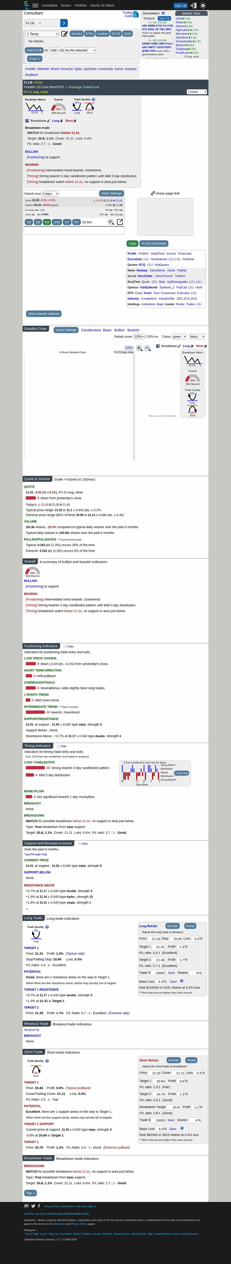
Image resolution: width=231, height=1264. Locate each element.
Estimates (183, 293)
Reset (190, 926)
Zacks (171, 270)
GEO (145, 47)
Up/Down (90, 69)
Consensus (168, 293)
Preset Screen (122, 1234)
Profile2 (144, 253)
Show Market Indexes (43, 314)
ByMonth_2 (167, 287)
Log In (43, 1234)
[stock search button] (64, 23)
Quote (146, 282)
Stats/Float (157, 253)
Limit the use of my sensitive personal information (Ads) (56, 1214)
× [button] (40, 23)
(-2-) (146, 259)
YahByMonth (149, 287)
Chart (35, 58)
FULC (169, 44)
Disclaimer (68, 1206)
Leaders (102, 34)
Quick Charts (138, 1234)
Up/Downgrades (177, 282)
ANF (144, 26)
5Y (76, 222)
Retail (180, 22)
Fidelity (182, 270)
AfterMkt (43, 69)
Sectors (76, 34)
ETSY (159, 26)
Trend (147, 293)
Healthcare (183, 53)
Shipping (182, 49)
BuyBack (31, 75)
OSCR (160, 47)
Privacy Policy (52, 1206)
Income (171, 253)
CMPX (161, 44)
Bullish (119, 330)
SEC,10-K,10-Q (187, 299)
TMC (162, 29)
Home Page (32, 1234)
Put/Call (181, 287)
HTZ (144, 29)
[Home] (26, 8)
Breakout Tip (31, 1030)
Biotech (181, 45)
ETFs (89, 34)
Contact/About (162, 1234)
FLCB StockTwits (153, 243)
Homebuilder (184, 41)
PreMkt (30, 69)
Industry (133, 299)
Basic (107, 330)
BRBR (151, 26)
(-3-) (177, 259)
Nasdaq (142, 270)
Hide (70, 646)
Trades (190, 304)
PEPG (168, 47)
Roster (180, 304)
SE (157, 29)
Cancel (176, 1234)
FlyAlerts (188, 259)
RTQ (142, 265)
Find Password (189, 1234)
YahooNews (157, 270)
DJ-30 (116, 34)
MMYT (152, 47)
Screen (66, 5)
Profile (132, 253)
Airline (180, 26)
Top (30, 1193)
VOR (152, 51)
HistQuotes (162, 265)
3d (38, 222)
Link (42, 210)
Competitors (149, 299)
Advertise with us (86, 1206)
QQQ (127, 34)
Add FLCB (34, 50)
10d (57, 222)
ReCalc (172, 926)
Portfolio (81, 5)
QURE (145, 51)
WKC (169, 29)
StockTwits (145, 276)
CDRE (154, 44)
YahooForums (164, 276)
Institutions (148, 304)
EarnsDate (135, 259)
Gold (179, 18)
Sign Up (180, 5)
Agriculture (183, 30)
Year (157, 293)
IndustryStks (167, 299)
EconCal (66, 69)
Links (132, 243)
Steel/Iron (182, 37)
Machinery (182, 34)
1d (29, 222)
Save (171, 973)
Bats (162, 282)
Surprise (131, 69)
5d (47, 222)
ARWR (146, 44)
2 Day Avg (181, 773)
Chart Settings (111, 193)
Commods (105, 69)
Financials (184, 253)
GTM (170, 26)
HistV (199, 287)
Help (150, 1234)
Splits (78, 69)
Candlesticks (91, 330)
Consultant (49, 5)
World (55, 69)
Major (160, 304)
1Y (67, 222)
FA (164, 26)
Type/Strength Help (35, 854)
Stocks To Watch (102, 5)
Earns (119, 69)
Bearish (133, 330)
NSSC (151, 29)
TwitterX (180, 276)
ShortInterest (159, 259)
